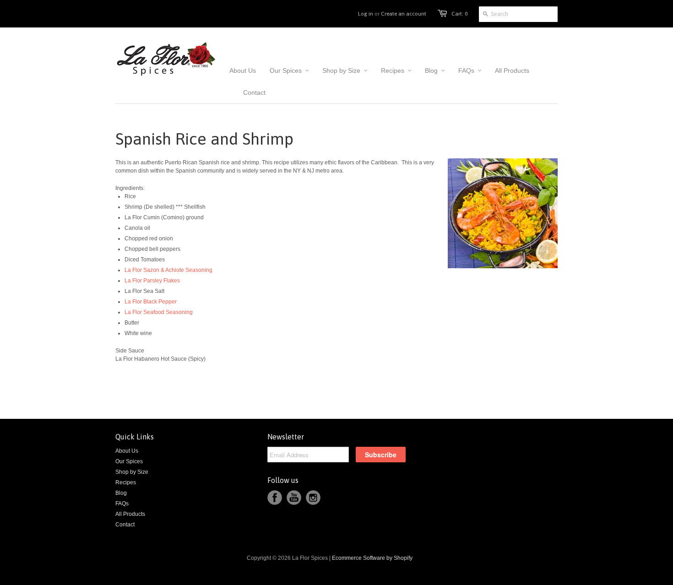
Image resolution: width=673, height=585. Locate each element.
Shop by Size (131, 472)
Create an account (403, 14)
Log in (365, 14)
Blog (121, 493)
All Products (130, 514)
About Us (126, 451)
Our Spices (129, 461)
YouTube (294, 497)
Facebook (274, 497)
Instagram (313, 497)
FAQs (122, 503)
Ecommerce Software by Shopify (372, 558)
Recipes (125, 482)
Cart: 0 (459, 14)
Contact (125, 524)
